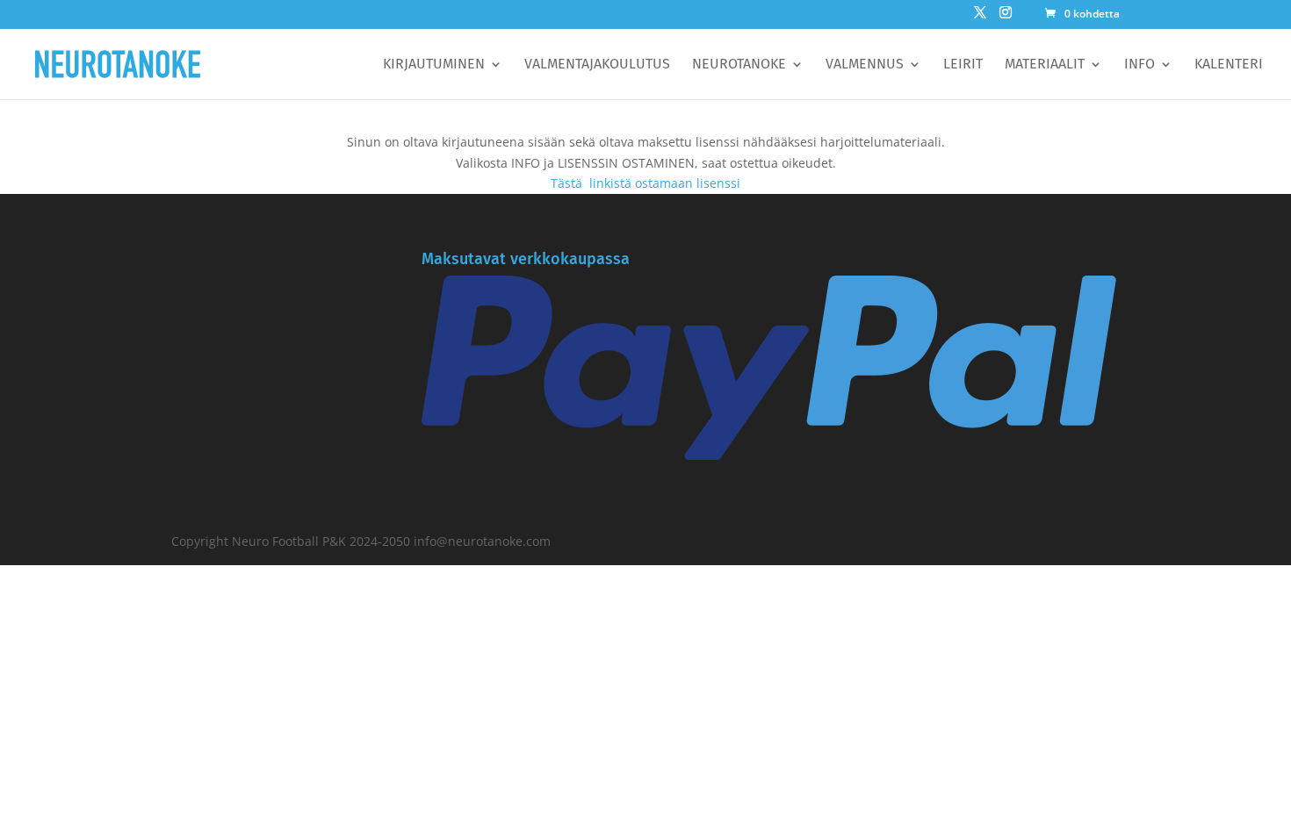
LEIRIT (963, 65)
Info (1139, 65)
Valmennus (865, 65)
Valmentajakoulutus (597, 65)
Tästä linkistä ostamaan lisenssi (645, 183)
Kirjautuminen (434, 65)
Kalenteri (1228, 65)
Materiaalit (1045, 65)
